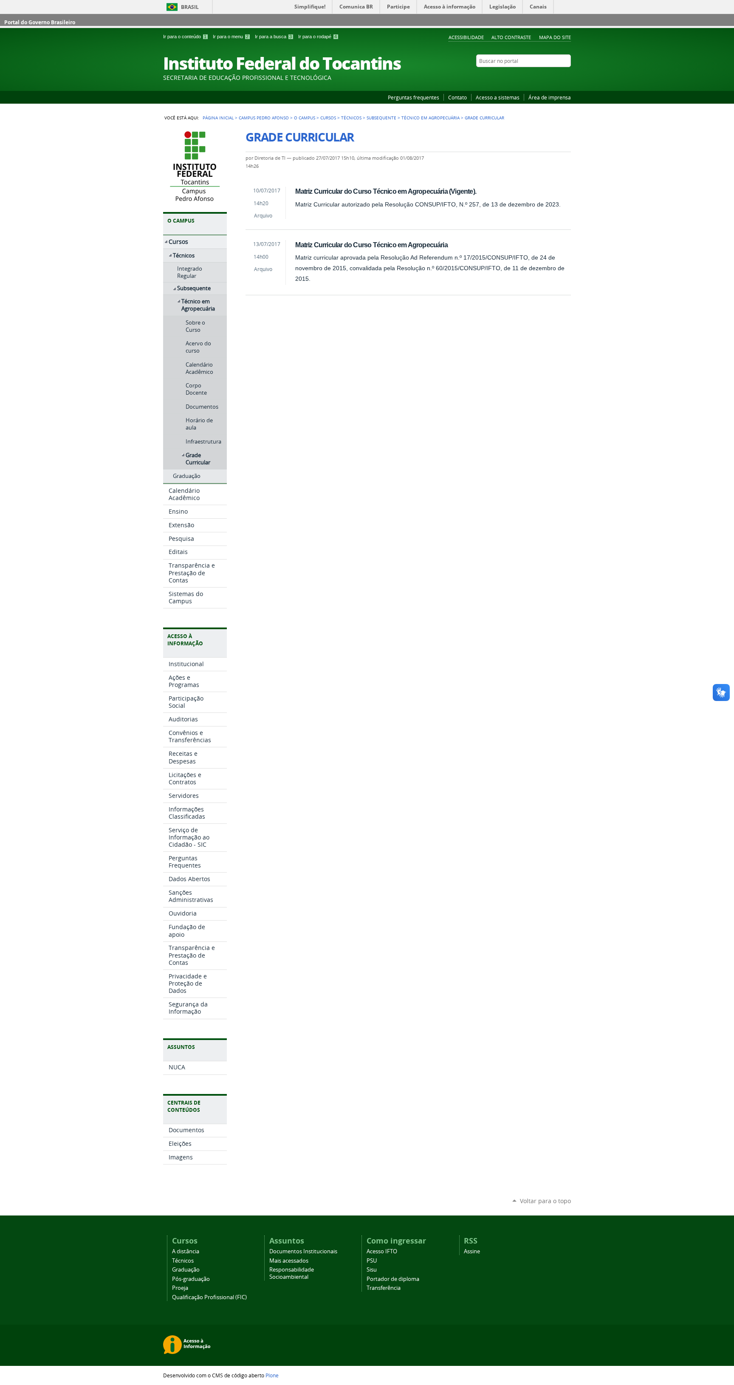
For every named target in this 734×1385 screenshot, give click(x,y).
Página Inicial (218, 118)
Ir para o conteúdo (184, 36)
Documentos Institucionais (303, 1251)
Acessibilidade (466, 37)
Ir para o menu (230, 36)
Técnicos (351, 118)
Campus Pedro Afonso (264, 118)
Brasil (190, 7)
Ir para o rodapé (317, 36)
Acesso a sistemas (497, 97)
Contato (457, 97)
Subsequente (381, 118)
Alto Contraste (511, 37)
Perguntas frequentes (413, 97)
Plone (272, 1375)
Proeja (180, 1288)
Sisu (372, 1269)
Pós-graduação (191, 1279)
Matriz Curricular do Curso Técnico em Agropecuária (371, 245)
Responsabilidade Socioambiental (291, 1273)
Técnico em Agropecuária (430, 118)
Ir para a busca (273, 36)
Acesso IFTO (382, 1251)
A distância (185, 1251)
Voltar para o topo (545, 1201)
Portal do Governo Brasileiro (39, 22)
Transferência (384, 1288)
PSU (372, 1260)
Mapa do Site (555, 37)
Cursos (328, 118)
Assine (472, 1251)
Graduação (186, 1269)
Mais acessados (288, 1260)
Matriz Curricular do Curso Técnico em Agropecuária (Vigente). (385, 191)
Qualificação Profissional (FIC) (209, 1297)
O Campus (304, 118)
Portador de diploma (393, 1279)
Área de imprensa (549, 97)
